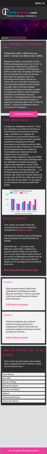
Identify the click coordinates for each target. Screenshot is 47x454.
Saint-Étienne (8, 374)
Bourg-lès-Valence (10, 386)
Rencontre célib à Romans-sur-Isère (21, 270)
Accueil (5, 38)
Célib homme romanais (17, 337)
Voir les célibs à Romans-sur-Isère (23, 451)
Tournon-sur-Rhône (11, 389)
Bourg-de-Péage (10, 382)
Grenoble (7, 378)
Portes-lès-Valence (11, 401)
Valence (6, 393)
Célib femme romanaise (17, 304)
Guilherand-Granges (11, 397)
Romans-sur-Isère (24, 230)
